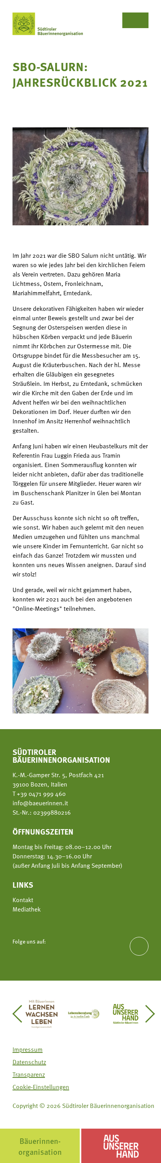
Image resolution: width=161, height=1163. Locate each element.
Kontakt (23, 899)
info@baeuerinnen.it (40, 802)
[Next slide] (146, 1014)
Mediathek (27, 908)
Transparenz (29, 1074)
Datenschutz (29, 1061)
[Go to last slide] (21, 1014)
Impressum (28, 1049)
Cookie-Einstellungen (41, 1086)
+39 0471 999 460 (40, 793)
